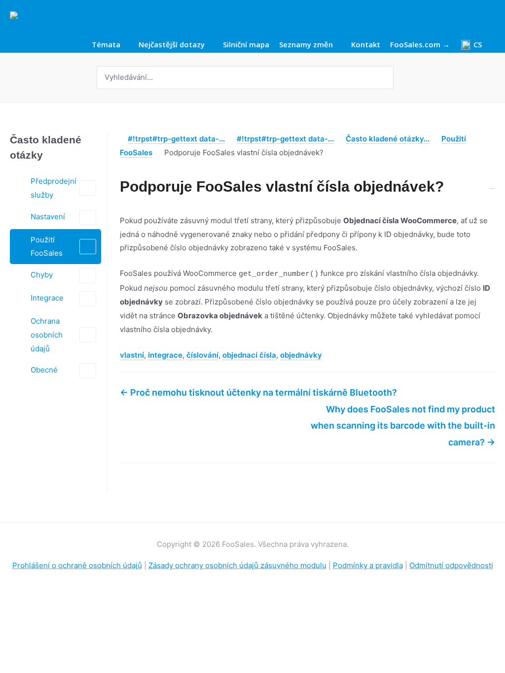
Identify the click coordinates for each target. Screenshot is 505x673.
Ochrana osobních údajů (47, 334)
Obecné (44, 369)
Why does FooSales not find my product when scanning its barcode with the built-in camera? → (403, 425)
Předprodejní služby (53, 188)
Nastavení (48, 216)
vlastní (132, 355)
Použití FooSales (47, 246)
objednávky (301, 355)
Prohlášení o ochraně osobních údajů (77, 565)
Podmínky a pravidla (368, 565)
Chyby (42, 274)
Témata (106, 45)
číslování (202, 355)
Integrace (47, 298)
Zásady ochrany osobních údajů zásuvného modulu (237, 565)
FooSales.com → (420, 45)
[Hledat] (387, 78)
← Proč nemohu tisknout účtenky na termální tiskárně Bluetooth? (258, 392)
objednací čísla (249, 355)
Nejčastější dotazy (172, 45)
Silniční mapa (246, 45)
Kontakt (365, 45)
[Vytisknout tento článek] (492, 181)
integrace (165, 355)
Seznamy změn (306, 45)
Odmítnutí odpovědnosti (451, 565)
